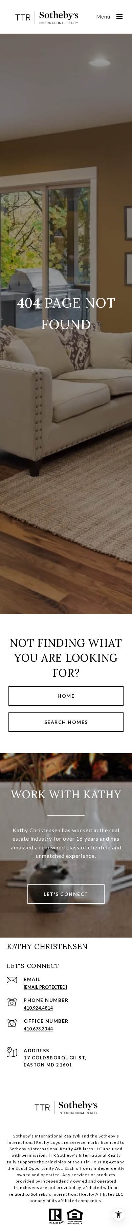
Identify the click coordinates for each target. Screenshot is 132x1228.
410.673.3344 (38, 1028)
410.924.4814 (38, 1008)
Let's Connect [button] (66, 894)
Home (66, 696)
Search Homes (66, 722)
